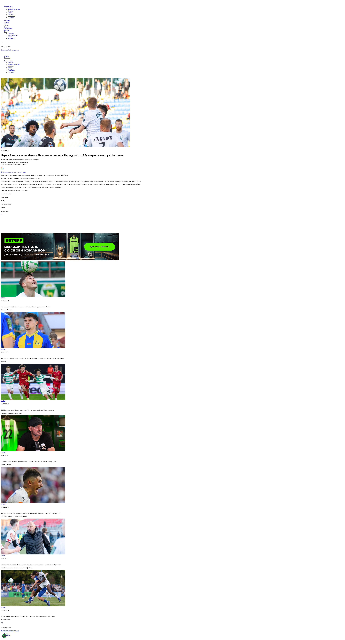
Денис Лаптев (4, 197)
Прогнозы (11, 33)
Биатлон (6, 27)
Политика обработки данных (10, 50)
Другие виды (8, 28)
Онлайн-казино (12, 35)
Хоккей (6, 24)
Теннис (6, 25)
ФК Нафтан (4, 200)
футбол (3, 207)
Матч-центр (11, 38)
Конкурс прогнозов (14, 9)
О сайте (6, 56)
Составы (10, 11)
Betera (10, 36)
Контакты (7, 58)
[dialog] (4, 636)
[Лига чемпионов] (60, 260)
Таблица (10, 14)
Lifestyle (6, 30)
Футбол (6, 22)
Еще (5, 32)
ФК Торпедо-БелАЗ (6, 204)
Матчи (10, 12)
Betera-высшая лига (6, 194)
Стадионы (11, 17)
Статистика (11, 16)
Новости (10, 8)
